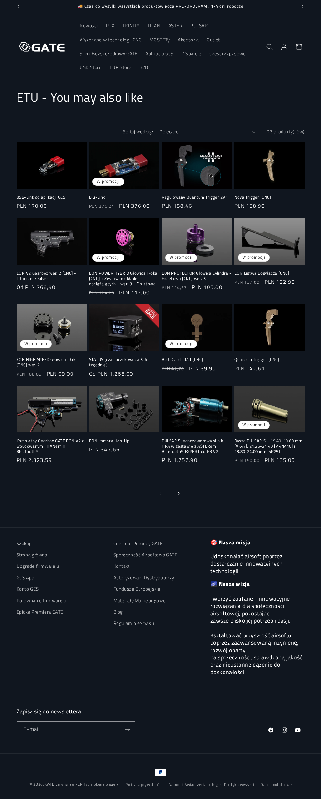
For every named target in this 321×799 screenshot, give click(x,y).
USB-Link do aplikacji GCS (41, 197)
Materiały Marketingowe (139, 600)
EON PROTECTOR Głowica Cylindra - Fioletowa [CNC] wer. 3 (196, 276)
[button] (269, 47)
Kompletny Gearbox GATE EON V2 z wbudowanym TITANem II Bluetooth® (50, 446)
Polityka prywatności (144, 784)
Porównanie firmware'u (41, 600)
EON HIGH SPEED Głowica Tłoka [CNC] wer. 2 (47, 362)
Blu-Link (97, 197)
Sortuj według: (138, 131)
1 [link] (143, 493)
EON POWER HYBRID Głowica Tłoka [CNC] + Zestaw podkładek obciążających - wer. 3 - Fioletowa (123, 279)
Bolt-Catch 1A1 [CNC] (182, 359)
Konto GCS (28, 589)
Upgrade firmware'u (38, 566)
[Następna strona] (178, 493)
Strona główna (32, 554)
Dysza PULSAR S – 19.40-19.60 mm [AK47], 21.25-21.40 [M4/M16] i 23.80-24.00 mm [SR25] (268, 446)
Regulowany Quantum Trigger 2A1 (195, 197)
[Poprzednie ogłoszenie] (18, 6)
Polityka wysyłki (239, 784)
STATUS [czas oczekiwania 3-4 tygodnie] (118, 362)
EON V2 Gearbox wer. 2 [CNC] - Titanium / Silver (46, 276)
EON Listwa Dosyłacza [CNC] (261, 273)
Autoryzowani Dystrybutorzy (143, 577)
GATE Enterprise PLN (64, 784)
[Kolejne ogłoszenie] (302, 6)
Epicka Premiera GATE (40, 611)
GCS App (25, 577)
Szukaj (23, 543)
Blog (118, 611)
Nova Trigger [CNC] (252, 197)
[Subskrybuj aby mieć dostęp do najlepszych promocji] (127, 729)
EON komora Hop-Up (109, 440)
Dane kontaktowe (276, 784)
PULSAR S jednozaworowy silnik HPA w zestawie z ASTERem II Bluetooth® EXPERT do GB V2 (192, 446)
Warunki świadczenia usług (193, 784)
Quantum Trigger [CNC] (256, 359)
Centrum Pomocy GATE (138, 543)
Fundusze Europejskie (137, 589)
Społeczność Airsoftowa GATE (145, 554)
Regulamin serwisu (133, 623)
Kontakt (121, 566)
